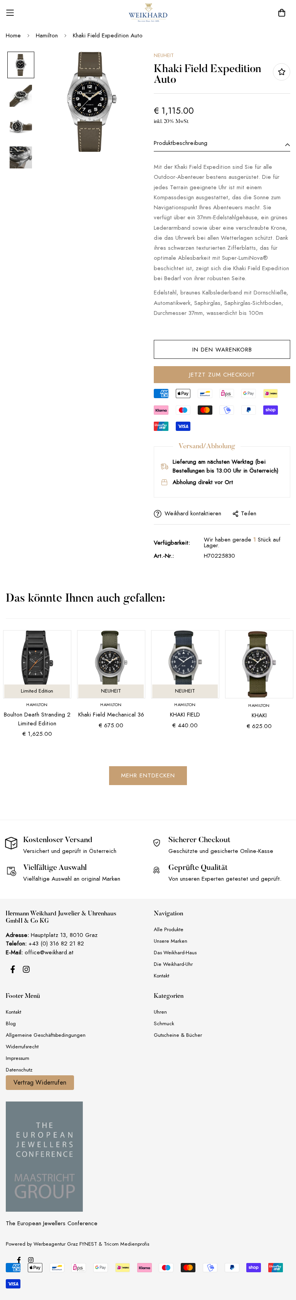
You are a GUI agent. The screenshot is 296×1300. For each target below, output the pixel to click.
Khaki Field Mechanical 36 (111, 714)
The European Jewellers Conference (52, 1223)
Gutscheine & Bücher (178, 1035)
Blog (11, 1023)
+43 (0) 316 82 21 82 (56, 943)
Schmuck (164, 1023)
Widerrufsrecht (22, 1046)
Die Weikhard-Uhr (173, 964)
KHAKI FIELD (185, 714)
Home (13, 35)
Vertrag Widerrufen (39, 1082)
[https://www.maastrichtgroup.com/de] (44, 1157)
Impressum (17, 1058)
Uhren (160, 1012)
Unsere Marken (170, 941)
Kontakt (161, 975)
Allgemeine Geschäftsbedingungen (46, 1035)
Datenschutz (19, 1069)
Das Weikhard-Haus (175, 952)
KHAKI (259, 715)
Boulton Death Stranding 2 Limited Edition (37, 719)
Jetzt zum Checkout (222, 374)
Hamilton (47, 35)
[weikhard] (148, 12)
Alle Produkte (168, 929)
